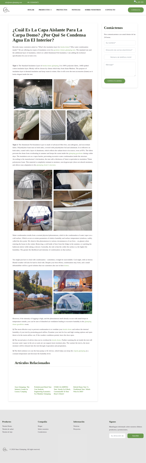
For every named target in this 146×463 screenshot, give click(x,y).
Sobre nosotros (43, 429)
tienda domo (64, 47)
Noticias (76, 426)
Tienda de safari (8, 429)
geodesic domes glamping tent (64, 50)
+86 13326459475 (33, 2)
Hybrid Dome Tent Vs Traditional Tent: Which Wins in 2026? (81, 389)
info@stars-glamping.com (13, 2)
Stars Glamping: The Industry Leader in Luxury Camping (22, 389)
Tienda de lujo (7, 432)
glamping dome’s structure (46, 165)
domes (66, 265)
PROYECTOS (61, 10)
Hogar (40, 426)
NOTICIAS (76, 10)
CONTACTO (110, 10)
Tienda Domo (7, 426)
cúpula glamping (79, 351)
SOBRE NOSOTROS (93, 10)
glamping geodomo (76, 153)
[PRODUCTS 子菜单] (51, 10)
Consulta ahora (115, 81)
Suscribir (135, 436)
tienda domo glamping (51, 66)
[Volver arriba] (138, 454)
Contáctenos (42, 432)
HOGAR (31, 10)
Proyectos (76, 429)
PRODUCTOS (44, 10)
